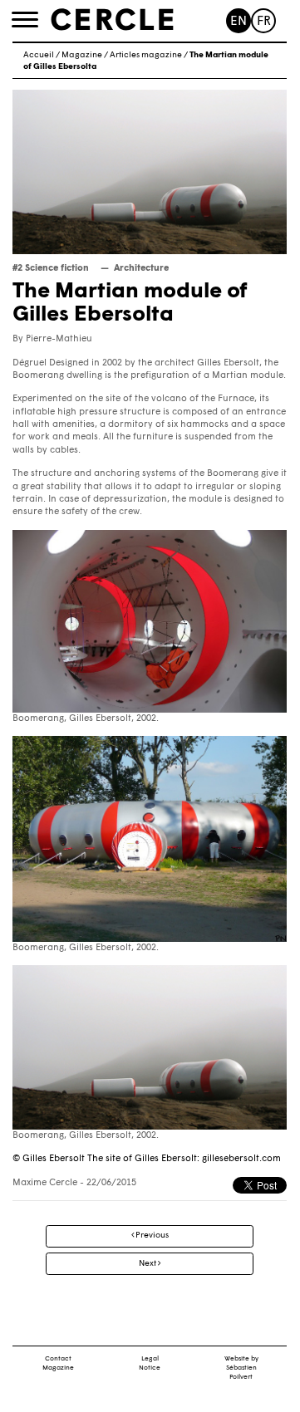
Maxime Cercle (44, 1183)
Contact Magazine (58, 1363)
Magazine (81, 55)
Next (148, 1263)
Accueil (38, 55)
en (238, 22)
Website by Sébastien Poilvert (241, 1368)
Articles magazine (146, 55)
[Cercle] (112, 20)
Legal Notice (149, 1363)
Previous (151, 1235)
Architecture (141, 268)
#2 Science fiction (50, 268)
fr (264, 22)
